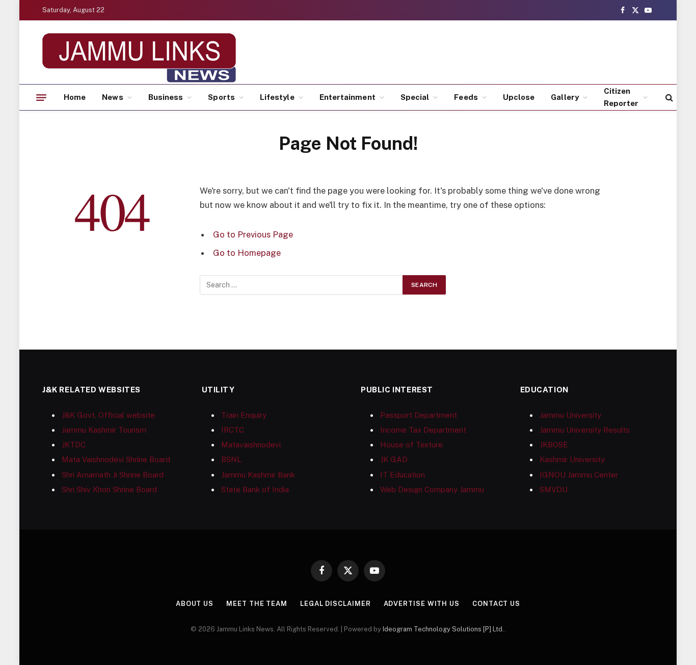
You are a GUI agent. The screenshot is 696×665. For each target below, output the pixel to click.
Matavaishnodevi (251, 444)
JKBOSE (554, 444)
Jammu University (570, 415)
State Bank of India (255, 489)
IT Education (402, 474)
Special (415, 97)
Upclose (519, 97)
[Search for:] (302, 285)
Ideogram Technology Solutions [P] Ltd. (443, 629)
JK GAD (394, 459)
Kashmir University (572, 459)
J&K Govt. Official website (108, 415)
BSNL (231, 459)
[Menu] (41, 97)
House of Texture (411, 444)
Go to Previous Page (253, 234)
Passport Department (418, 415)
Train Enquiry (243, 415)
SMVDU (554, 489)
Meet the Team (256, 603)
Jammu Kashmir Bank (258, 474)
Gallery (565, 97)
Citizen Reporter (621, 97)
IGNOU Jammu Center (579, 474)
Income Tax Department (423, 429)
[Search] (668, 97)
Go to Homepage (247, 253)
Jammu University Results (585, 429)
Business (165, 97)
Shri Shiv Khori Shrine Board (109, 489)
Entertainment (347, 97)
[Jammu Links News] (139, 57)
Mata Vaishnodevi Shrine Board (116, 459)
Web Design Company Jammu (432, 489)
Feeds (465, 97)
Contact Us (496, 603)
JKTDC (74, 444)
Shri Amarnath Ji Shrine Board (113, 474)
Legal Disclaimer (335, 603)
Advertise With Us (422, 603)
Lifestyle (277, 97)
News (112, 97)
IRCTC (232, 429)
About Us (194, 603)
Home (75, 97)
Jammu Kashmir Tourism (104, 429)
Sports (221, 97)
